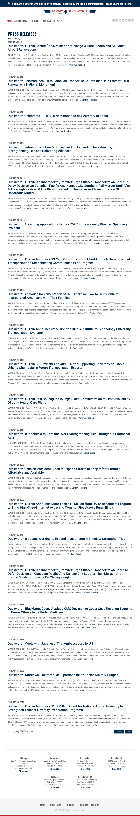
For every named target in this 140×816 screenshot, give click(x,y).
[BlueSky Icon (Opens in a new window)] (120, 20)
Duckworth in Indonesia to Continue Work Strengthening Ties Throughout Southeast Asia (69, 435)
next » (129, 732)
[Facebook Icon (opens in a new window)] (116, 20)
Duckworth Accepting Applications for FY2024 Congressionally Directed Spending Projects (67, 226)
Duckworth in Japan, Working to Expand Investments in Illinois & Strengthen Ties (66, 539)
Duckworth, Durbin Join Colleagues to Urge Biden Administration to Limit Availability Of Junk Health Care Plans (69, 400)
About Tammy (56, 805)
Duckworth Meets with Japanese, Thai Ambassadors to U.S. (51, 643)
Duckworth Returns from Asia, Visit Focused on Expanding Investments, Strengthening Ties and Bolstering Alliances (60, 149)
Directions (23, 771)
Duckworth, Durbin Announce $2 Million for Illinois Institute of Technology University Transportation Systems (69, 331)
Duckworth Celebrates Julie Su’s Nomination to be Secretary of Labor (58, 116)
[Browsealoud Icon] (113, 20)
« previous (119, 732)
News (9, 21)
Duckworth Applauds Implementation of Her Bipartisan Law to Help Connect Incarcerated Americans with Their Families (63, 296)
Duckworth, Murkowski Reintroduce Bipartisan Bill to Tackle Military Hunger (63, 675)
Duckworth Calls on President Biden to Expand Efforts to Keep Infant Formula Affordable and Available (64, 470)
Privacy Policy (78, 810)
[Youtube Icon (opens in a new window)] (126, 20)
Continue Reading (77, 65)
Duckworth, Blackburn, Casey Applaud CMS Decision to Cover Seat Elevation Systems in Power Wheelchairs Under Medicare (70, 610)
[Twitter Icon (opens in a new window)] (123, 20)
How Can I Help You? (89, 805)
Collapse (19, 39)
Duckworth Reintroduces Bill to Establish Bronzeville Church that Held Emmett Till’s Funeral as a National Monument (68, 82)
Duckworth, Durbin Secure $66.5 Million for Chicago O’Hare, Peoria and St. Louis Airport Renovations (66, 47)
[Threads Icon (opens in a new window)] (132, 20)
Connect (35, 21)
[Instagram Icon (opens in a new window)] (129, 20)
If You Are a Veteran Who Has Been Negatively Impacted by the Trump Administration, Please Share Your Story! (72, 4)
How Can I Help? (50, 21)
